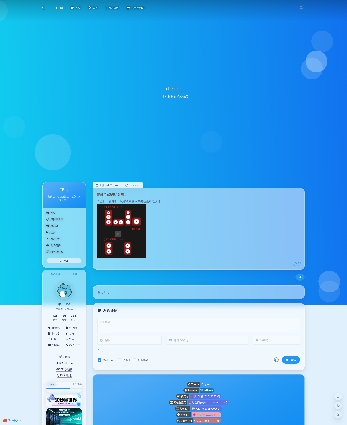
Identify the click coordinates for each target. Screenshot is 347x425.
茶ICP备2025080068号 (208, 408)
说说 (52, 232)
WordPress (206, 390)
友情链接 (55, 245)
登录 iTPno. (66, 363)
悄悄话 (126, 360)
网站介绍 (55, 238)
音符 (71, 333)
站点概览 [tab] (55, 274)
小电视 (54, 333)
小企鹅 (72, 327)
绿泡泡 (55, 327)
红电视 (55, 344)
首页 (52, 212)
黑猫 (71, 339)
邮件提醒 (143, 360)
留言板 (54, 225)
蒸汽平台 (74, 344)
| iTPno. (215, 420)
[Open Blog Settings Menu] (338, 414)
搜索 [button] (65, 260)
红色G (54, 339)
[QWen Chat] (338, 405)
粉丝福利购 (56, 251)
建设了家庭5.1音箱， (112, 194)
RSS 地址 (65, 375)
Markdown (109, 360)
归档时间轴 (56, 219)
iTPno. (60, 7)
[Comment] (338, 396)
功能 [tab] (75, 274)
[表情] (276, 360)
